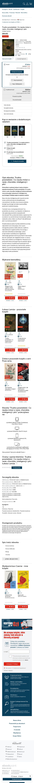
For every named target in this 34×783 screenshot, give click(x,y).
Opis (7, 105)
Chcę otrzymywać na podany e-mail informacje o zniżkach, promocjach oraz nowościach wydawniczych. (21, 658)
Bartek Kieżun (8, 390)
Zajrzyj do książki (7, 58)
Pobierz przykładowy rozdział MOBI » (11, 495)
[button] (29, 272)
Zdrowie (19, 513)
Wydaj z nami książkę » (16, 681)
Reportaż (10, 509)
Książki (22, 9)
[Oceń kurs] (6, 467)
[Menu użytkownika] (27, 4)
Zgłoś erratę (5, 496)
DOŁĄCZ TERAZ (12, 664)
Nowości (18, 12)
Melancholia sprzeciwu (8, 595)
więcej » (26, 660)
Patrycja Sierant (8, 290)
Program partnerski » (16, 675)
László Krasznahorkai (9, 597)
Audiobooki (16, 9)
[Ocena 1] (16, 47)
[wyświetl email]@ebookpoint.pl (21, 772)
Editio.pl (21, 749)
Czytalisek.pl (10, 756)
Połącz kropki (11, 148)
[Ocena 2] (17, 47)
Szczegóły (8, 108)
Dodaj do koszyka (16, 72)
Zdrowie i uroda (12, 513)
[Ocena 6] (24, 47)
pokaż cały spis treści (11, 559)
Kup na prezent (18, 80)
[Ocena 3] (19, 47)
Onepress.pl (22, 746)
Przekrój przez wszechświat (15, 152)
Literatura (4, 509)
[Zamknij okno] (30, 776)
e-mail (6, 651)
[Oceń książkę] (23, 47)
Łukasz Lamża (23, 40)
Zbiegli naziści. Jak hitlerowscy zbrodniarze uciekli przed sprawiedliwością (23, 390)
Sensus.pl (9, 749)
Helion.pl (9, 746)
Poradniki (4, 513)
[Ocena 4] (21, 47)
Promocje (12, 12)
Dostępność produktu (9, 111)
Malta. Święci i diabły (22, 287)
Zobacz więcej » (8, 670)
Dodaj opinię (16, 467)
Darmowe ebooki (7, 16)
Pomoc (23, 452)
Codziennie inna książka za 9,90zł (11, 22)
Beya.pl (20, 754)
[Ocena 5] (22, 47)
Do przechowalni (17, 99)
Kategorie (5, 9)
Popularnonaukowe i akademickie (10, 511)
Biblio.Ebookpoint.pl (12, 759)
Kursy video (5, 12)
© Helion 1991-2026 (6, 768)
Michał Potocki (21, 289)
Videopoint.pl (10, 754)
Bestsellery (24, 12)
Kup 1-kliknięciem (17, 84)
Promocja (5, 36)
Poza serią (28, 41)
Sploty (20, 756)
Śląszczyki (20, 595)
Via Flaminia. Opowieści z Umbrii (10, 388)
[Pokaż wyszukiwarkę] (24, 4)
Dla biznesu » (13, 695)
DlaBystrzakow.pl (11, 751)
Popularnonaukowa (25, 511)
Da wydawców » (14, 688)
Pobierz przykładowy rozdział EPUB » (11, 493)
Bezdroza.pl (21, 751)
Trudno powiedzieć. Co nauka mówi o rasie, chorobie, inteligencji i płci (9, 341)
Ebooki (10, 9)
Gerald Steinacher (22, 391)
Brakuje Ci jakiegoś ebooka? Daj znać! (19, 702)
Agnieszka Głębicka (22, 596)
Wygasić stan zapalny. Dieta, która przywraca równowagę (9, 288)
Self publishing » (14, 709)
